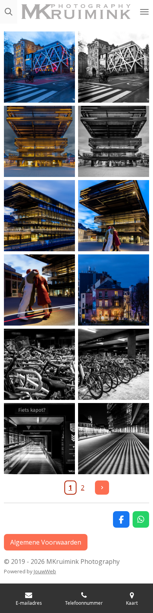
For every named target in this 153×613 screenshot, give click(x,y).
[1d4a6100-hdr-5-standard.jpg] (39, 216)
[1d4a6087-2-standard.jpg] (113, 67)
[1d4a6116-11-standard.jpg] (39, 438)
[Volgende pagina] (102, 487)
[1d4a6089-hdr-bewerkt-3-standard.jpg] (39, 141)
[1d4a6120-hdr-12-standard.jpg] (113, 438)
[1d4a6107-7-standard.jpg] (39, 290)
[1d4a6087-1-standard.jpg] (39, 67)
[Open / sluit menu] (144, 12)
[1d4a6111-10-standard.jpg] (113, 364)
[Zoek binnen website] (8, 12)
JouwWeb (45, 571)
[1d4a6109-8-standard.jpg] (113, 290)
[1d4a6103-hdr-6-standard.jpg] (113, 216)
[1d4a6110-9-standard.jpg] (39, 364)
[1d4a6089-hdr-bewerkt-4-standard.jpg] (113, 141)
